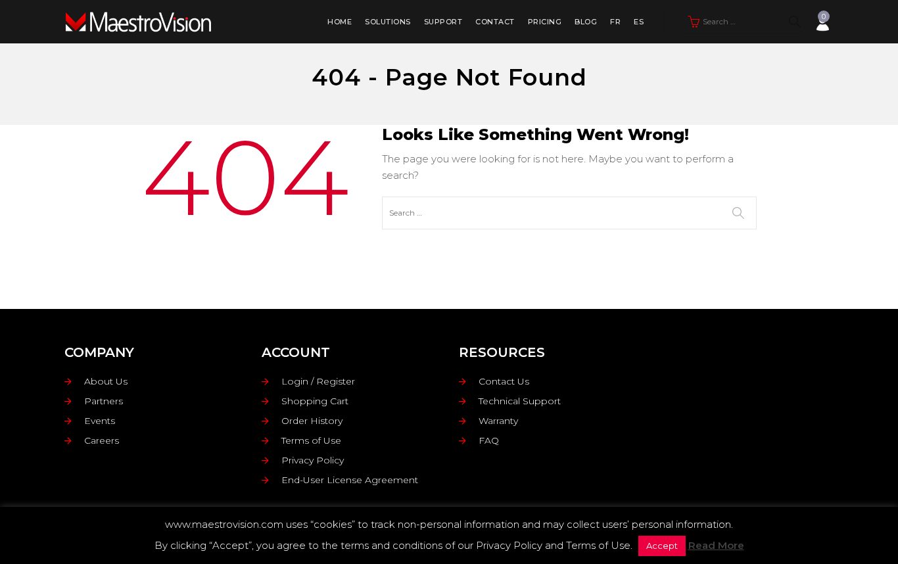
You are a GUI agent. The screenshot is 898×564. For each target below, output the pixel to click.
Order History (312, 421)
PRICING (545, 21)
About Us (106, 381)
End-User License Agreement (349, 480)
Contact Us (504, 381)
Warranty (498, 421)
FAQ (489, 440)
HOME (339, 21)
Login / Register (318, 381)
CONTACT (495, 21)
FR (615, 21)
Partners (103, 401)
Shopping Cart (314, 401)
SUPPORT (443, 21)
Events (99, 421)
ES (639, 21)
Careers (101, 440)
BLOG (586, 21)
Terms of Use (311, 440)
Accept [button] (662, 545)
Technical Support (520, 401)
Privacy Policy (312, 460)
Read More (716, 545)
